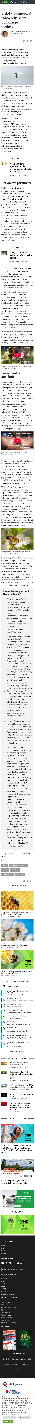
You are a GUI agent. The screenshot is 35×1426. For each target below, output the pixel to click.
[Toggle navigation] (32, 2)
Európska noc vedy (6, 1317)
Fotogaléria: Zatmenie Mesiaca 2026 (21, 1095)
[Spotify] (6, 1263)
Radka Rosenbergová (25, 1111)
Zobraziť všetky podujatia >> (17, 1051)
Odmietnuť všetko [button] (24, 1417)
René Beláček (15, 31)
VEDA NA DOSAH (23, 175)
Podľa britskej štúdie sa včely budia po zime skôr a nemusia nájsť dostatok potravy (16, 945)
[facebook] (27, 41)
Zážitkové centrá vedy (7, 1284)
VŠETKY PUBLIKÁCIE (17, 1354)
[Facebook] (14, 1263)
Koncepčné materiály (7, 1294)
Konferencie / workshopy (8, 1323)
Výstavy (3, 1310)
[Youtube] (2, 1263)
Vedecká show (5, 1320)
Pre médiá (4, 1251)
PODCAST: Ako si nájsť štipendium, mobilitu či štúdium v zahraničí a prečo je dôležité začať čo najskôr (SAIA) (17, 1149)
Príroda (11, 9)
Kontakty (4, 1248)
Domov (3, 9)
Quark (3, 1286)
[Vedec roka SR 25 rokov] (9, 1339)
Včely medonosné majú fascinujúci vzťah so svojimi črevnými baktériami (16, 914)
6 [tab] (24, 1351)
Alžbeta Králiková (13, 975)
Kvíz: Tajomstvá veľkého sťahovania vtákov (19, 1064)
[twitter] (24, 41)
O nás (3, 1245)
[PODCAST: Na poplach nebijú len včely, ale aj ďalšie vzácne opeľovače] (17, 960)
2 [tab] (13, 1351)
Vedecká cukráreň (6, 1305)
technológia (7, 874)
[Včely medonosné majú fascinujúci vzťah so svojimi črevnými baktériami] (17, 901)
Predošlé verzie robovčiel (12, 199)
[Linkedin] (21, 1263)
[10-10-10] (25, 1339)
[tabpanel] (9, 1339)
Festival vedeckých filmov (8, 1307)
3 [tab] (16, 1351)
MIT (20, 853)
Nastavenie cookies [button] (9, 1417)
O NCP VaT (4, 1279)
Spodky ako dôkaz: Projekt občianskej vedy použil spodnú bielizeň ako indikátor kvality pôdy (21, 1075)
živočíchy (20, 874)
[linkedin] (31, 41)
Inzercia (3, 1253)
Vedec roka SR (5, 1312)
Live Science (12, 853)
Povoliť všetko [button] (8, 1421)
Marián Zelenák (24, 1098)
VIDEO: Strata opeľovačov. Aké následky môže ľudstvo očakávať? (21, 167)
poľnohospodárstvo (18, 865)
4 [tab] (19, 1351)
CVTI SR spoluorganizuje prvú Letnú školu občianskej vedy (15, 1181)
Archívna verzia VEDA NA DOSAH (12, 1269)
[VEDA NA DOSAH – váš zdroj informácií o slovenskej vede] (8, 2)
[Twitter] (10, 1263)
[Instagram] (18, 1263)
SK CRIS (3, 1289)
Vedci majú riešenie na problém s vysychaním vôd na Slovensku (21, 1086)
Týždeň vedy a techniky (8, 1315)
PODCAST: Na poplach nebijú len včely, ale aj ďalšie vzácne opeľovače (16, 973)
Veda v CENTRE (6, 1302)
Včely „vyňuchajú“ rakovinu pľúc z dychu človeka (21, 255)
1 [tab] (10, 1351)
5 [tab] (22, 1351)
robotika (15, 870)
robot (5, 870)
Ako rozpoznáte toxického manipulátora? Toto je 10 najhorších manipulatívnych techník (20, 1106)
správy (14, 777)
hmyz (5, 865)
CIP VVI (3, 1291)
